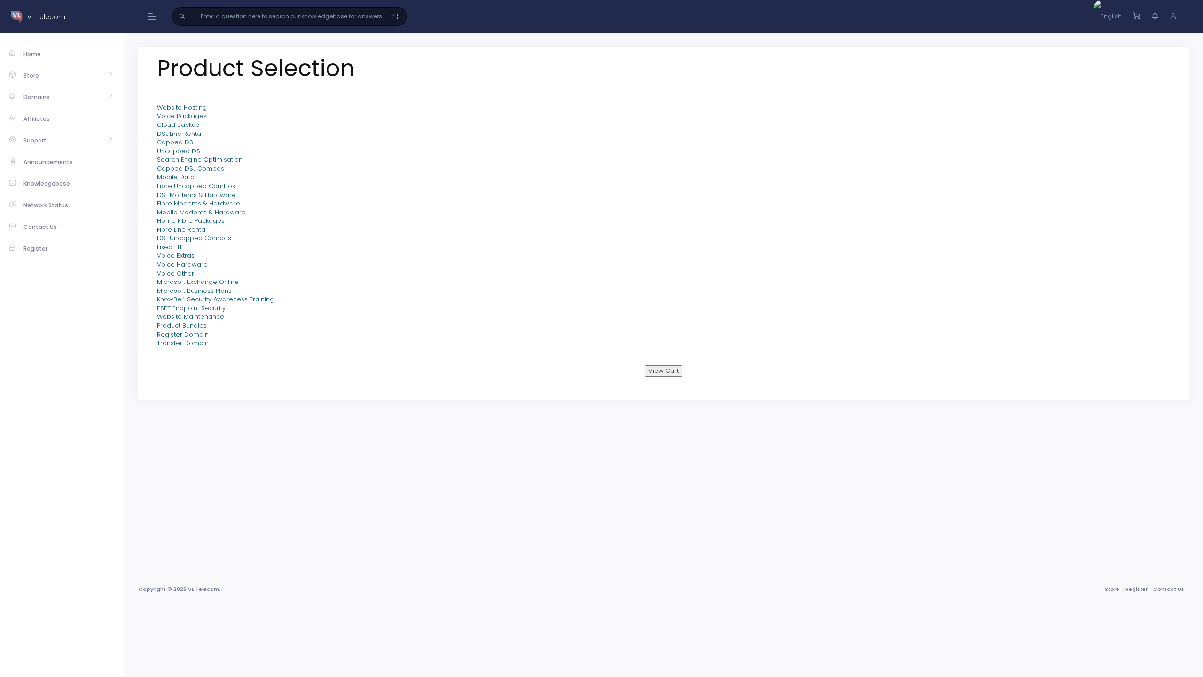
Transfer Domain (183, 342)
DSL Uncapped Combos (194, 238)
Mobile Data (176, 177)
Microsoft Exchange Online (198, 281)
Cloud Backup (178, 124)
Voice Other (175, 273)
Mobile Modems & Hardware (201, 212)
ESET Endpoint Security (191, 308)
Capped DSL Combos (190, 168)
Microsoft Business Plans (194, 290)
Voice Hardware (182, 264)
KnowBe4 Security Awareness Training (215, 299)
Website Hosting (182, 107)
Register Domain (183, 334)
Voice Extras (176, 255)
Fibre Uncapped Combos (196, 185)
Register (1136, 589)
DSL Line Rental (180, 133)
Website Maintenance (190, 316)
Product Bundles (182, 325)
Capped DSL (176, 142)
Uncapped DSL (180, 151)
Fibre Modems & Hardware (198, 203)
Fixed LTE (170, 247)
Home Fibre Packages (191, 220)
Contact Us (1168, 589)
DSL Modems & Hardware (196, 194)
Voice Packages (182, 115)
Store (1112, 589)
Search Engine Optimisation (199, 159)
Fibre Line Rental (182, 229)
